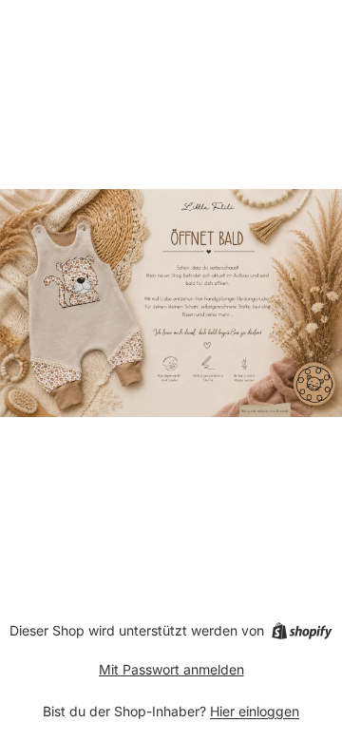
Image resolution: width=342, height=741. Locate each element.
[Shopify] (302, 630)
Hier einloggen (254, 711)
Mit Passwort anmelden (171, 669)
